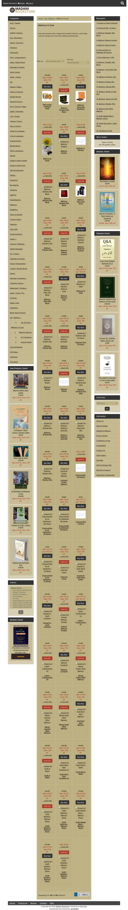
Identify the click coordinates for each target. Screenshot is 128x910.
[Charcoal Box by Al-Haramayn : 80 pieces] (47, 519)
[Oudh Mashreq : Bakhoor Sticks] (64, 813)
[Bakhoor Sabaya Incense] (64, 242)
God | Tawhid (15, 23)
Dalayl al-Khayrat (16, 92)
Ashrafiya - (14, 180)
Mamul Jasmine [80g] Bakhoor (47, 730)
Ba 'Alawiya (14, 185)
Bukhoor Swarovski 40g (81, 437)
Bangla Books (15, 146)
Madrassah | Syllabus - (18, 288)
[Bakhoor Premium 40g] (47, 241)
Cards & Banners (16, 347)
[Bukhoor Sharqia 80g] (47, 425)
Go (21, 612)
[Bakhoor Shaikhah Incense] (81, 238)
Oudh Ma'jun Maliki (81, 773)
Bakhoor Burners (25, 332)
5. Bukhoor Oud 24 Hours (106, 45)
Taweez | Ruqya (16, 121)
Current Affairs (15, 219)
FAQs (52, 903)
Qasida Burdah (15, 97)
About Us (100, 421)
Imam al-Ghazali (16, 215)
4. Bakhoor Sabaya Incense (106, 40)
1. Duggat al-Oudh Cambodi (106, 23)
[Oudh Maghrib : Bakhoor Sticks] (47, 817)
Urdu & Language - (17, 136)
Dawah (12, 156)
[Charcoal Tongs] (64, 570)
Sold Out (64, 90)
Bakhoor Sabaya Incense (64, 252)
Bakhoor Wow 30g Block (47, 301)
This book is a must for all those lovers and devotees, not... (21, 650)
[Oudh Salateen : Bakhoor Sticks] (64, 863)
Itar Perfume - (26, 323)
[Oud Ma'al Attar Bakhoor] (81, 713)
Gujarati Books (15, 141)
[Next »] (85, 894)
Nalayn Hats (14, 303)
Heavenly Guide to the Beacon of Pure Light (107, 300)
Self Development (17, 170)
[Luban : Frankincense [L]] (81, 612)
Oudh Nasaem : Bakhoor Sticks (47, 878)
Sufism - (13, 175)
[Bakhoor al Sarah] (47, 146)
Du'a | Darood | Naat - (18, 107)
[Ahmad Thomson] (21, 592)
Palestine (13, 224)
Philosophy (14, 53)
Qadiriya (13, 195)
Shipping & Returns (103, 431)
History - (13, 239)
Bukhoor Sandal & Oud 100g (81, 391)
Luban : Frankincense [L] (81, 622)
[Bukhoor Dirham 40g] (47, 339)
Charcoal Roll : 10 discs (81, 523)
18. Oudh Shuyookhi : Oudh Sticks (106, 124)
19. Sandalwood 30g (104, 131)
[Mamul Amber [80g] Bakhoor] (81, 667)
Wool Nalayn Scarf (21, 458)
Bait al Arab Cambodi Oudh (47, 106)
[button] (122, 3)
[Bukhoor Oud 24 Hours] (81, 335)
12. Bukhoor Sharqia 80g (105, 87)
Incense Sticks (26, 342)
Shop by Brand (102, 426)
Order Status (101, 455)
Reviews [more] (16, 620)
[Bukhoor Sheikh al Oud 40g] (64, 427)
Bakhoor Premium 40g (47, 249)
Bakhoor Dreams (64, 152)
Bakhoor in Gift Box (81, 149)
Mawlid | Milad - (16, 87)
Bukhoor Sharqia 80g (47, 433)
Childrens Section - (17, 283)
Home (22, 3)
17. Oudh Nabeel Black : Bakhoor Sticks (105, 117)
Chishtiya (13, 190)
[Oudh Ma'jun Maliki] (81, 765)
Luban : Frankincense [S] (47, 677)
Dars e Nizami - (16, 126)
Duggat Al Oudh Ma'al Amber (80, 577)
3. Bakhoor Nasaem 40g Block (105, 34)
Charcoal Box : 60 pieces (81, 476)
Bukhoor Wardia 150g (47, 479)
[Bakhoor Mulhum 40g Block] (47, 190)
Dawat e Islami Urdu (17, 165)
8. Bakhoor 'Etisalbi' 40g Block (105, 63)
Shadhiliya (14, 210)
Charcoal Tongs (63, 578)
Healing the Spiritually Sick (20, 564)
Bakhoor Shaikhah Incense (80, 249)
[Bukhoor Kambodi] (64, 339)
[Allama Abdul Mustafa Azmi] (21, 607)
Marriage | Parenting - (18, 278)
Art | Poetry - (15, 254)
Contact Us (100, 450)
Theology (13, 48)
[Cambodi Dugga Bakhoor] (64, 472)
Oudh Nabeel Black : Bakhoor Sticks (81, 825)
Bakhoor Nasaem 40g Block (64, 203)
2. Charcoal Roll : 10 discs (106, 28)
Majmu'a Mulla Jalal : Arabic (21, 391)
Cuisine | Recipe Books (18, 269)
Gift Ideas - (14, 352)
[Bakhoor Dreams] (64, 144)
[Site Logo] (27, 10)
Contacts (43, 903)
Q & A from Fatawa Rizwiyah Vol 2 (107, 262)
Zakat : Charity (15, 77)
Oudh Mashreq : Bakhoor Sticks (64, 825)
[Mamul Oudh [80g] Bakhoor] (64, 716)
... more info (64, 85)
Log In (30, 3)
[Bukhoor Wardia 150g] (47, 471)
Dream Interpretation (18, 264)
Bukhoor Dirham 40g (47, 347)
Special (12, 903)
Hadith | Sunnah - (16, 33)
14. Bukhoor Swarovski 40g (106, 99)
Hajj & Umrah (15, 72)
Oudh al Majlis (47, 776)
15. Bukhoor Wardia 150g (105, 104)
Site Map (99, 460)
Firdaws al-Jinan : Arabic (21, 525)
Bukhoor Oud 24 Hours (81, 343)
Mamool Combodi (64, 670)
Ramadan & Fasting (17, 67)
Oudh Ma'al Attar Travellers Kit (64, 776)
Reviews (33, 903)
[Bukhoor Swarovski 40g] (81, 427)
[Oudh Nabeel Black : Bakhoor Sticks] (81, 813)
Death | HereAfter (16, 111)
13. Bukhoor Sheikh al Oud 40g (106, 93)
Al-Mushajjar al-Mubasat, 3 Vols (20, 492)
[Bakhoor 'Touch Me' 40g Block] (81, 96)
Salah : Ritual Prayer (17, 62)
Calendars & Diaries (17, 259)
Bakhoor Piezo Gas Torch (80, 201)
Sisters (12, 273)
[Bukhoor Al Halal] (81, 284)
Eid (11, 82)
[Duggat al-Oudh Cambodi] (47, 615)
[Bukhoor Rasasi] (47, 380)
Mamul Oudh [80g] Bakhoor (64, 726)
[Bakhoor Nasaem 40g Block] (64, 193)
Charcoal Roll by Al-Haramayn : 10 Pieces (47, 578)
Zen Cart (83, 906)
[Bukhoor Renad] (64, 382)
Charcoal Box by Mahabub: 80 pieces (64, 528)
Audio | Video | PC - (17, 293)
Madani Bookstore (63, 906)
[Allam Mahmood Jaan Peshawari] (21, 601)
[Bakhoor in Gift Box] (81, 141)
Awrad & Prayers (16, 102)
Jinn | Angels (15, 116)
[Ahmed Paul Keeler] (21, 594)
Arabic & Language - (18, 131)
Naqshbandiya (15, 200)
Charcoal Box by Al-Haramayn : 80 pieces (47, 531)
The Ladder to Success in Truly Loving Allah (107, 379)
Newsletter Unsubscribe (105, 475)
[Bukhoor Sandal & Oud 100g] (81, 381)
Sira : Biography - (16, 38)
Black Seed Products (18, 313)
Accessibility (101, 446)
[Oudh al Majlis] (47, 768)
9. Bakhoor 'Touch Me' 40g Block (106, 71)
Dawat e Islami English (18, 161)
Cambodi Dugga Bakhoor (63, 482)
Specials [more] (102, 151)
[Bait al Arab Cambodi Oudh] (47, 96)
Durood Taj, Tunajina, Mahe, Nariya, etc (107, 339)
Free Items (14, 362)
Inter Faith (14, 229)
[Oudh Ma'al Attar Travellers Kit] (64, 766)
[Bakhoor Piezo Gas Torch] (81, 191)
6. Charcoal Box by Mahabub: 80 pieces (104, 51)
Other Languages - (17, 151)
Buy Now (47, 86)
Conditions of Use (103, 441)
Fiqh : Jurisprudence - (18, 57)
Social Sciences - (16, 234)
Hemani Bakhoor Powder (64, 628)
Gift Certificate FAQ (103, 465)
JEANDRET (74, 909)
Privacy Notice (102, 436)
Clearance (14, 357)
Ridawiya (13, 205)
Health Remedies (16, 249)
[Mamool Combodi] (64, 662)
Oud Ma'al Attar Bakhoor (80, 723)
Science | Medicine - (17, 244)
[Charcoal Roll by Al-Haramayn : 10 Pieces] (47, 566)
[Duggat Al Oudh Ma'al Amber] (81, 567)
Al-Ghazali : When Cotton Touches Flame (20, 431)
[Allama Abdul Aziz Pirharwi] (21, 605)
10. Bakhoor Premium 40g (106, 77)
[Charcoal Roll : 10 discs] (81, 514)
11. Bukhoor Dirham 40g (105, 82)
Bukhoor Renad (64, 390)
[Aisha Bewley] (21, 596)
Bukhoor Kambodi (64, 347)
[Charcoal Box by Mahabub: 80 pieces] (64, 518)
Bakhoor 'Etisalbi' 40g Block (64, 110)
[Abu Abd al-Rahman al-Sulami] (21, 590)
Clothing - (14, 298)
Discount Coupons (103, 470)
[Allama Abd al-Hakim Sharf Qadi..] (21, 603)
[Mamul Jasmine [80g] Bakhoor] (47, 718)
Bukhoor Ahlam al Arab (64, 298)
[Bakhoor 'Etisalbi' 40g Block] (64, 100)
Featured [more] (103, 233)
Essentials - (14, 308)
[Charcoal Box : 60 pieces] (81, 468)
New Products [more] (19, 368)
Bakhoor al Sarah (47, 159)
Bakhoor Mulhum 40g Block (47, 200)
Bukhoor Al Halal (80, 292)
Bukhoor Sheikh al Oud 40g (63, 437)
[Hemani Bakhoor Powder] (64, 618)
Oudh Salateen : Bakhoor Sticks (64, 875)
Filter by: (40, 61)
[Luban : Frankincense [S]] (47, 667)
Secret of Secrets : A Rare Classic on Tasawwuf (107, 216)
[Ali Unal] (21, 599)
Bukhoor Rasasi (47, 388)
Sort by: (70, 60)
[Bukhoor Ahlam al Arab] (64, 287)
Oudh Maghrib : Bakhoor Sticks (47, 829)
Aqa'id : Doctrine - (17, 43)
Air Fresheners (26, 337)
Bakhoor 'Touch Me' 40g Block (81, 107)
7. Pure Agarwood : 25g (105, 57)
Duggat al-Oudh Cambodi (47, 625)
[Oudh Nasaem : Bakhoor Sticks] (47, 866)
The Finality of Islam (107, 181)
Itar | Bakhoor (50, 19)
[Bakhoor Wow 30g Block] (47, 291)
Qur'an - (13, 28)
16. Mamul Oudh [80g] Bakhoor (104, 110)
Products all (22, 903)
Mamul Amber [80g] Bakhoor (81, 677)
